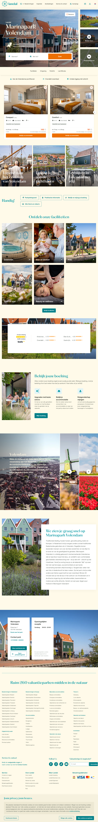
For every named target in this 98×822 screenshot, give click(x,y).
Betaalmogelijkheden (7, 783)
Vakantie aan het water (55, 742)
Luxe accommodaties (55, 708)
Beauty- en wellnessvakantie (80, 708)
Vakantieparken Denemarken (33, 697)
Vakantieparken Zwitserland (33, 711)
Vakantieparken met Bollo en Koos (82, 726)
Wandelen (76, 744)
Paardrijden (76, 739)
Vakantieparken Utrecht (8, 719)
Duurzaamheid (29, 778)
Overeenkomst (6, 780)
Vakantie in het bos (54, 739)
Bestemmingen (29, 4)
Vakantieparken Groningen (9, 708)
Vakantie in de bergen (55, 747)
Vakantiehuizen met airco (56, 727)
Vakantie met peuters (78, 721)
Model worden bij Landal (31, 783)
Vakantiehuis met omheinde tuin (58, 703)
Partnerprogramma (30, 786)
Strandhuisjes (29, 737)
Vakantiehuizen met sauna (56, 724)
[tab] (30, 471)
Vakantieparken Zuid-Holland (9, 727)
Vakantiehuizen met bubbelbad (58, 721)
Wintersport (76, 747)
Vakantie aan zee (54, 745)
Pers (26, 788)
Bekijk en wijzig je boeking (77, 198)
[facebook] (51, 765)
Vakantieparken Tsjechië (32, 705)
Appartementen (30, 718)
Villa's (27, 742)
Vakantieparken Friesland (8, 703)
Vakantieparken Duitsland (32, 700)
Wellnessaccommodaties (56, 716)
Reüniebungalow (54, 711)
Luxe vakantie (77, 697)
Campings (75, 4)
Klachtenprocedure (7, 786)
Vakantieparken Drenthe (8, 697)
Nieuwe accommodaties (8, 739)
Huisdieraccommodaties (56, 700)
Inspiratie (39, 4)
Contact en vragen (7, 775)
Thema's (75, 692)
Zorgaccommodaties (55, 719)
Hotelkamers (29, 726)
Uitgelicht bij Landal (7, 731)
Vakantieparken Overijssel (8, 716)
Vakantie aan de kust (55, 737)
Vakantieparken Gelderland (9, 705)
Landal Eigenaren (53, 780)
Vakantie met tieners (78, 723)
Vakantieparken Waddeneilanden (10, 721)
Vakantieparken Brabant (8, 695)
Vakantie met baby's (78, 718)
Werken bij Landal (30, 780)
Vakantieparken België (31, 695)
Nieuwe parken (6, 737)
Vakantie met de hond (79, 705)
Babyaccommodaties (55, 695)
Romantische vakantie (79, 703)
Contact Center (22, 764)
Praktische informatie (52, 198)
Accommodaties (30, 715)
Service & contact (61, 4)
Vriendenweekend (78, 711)
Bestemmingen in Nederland (9, 692)
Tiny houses (29, 739)
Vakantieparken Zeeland (8, 724)
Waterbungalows (30, 745)
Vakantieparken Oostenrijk (32, 703)
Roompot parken (6, 742)
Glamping (75, 695)
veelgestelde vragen (14, 762)
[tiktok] (61, 765)
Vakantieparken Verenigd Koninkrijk (35, 708)
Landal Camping (53, 775)
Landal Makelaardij (54, 783)
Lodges (28, 729)
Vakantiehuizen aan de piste (57, 713)
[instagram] (56, 765)
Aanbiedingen (49, 4)
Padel (74, 741)
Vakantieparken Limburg (8, 711)
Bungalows (28, 721)
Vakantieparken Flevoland (8, 700)
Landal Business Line (54, 778)
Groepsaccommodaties (56, 697)
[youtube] (66, 765)
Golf (74, 736)
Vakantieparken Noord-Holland (10, 713)
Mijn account (5, 778)
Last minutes (5, 734)
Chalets (28, 723)
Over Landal (28, 775)
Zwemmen (76, 749)
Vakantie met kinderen (79, 715)
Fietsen (75, 733)
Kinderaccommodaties (55, 705)
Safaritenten (29, 731)
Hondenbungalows (54, 729)
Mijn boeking (41, 416)
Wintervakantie (77, 700)
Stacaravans (29, 734)
